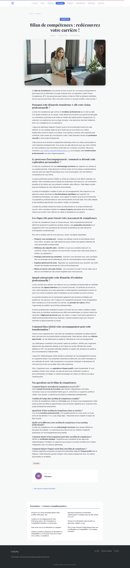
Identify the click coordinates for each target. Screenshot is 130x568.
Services (101, 3)
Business (50, 3)
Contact (116, 551)
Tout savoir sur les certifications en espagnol (46, 527)
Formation (60, 3)
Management (81, 3)
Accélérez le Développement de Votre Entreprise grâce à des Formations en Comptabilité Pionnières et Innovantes (44, 521)
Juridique (70, 3)
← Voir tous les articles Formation (43, 489)
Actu (42, 3)
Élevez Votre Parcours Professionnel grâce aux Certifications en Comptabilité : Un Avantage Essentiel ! (83, 529)
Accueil (35, 3)
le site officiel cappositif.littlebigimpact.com (54, 151)
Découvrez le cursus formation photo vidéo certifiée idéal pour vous (45, 514)
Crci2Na (14, 551)
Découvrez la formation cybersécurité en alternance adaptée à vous (81, 522)
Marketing (91, 3)
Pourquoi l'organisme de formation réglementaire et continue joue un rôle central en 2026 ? (83, 515)
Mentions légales (106, 551)
